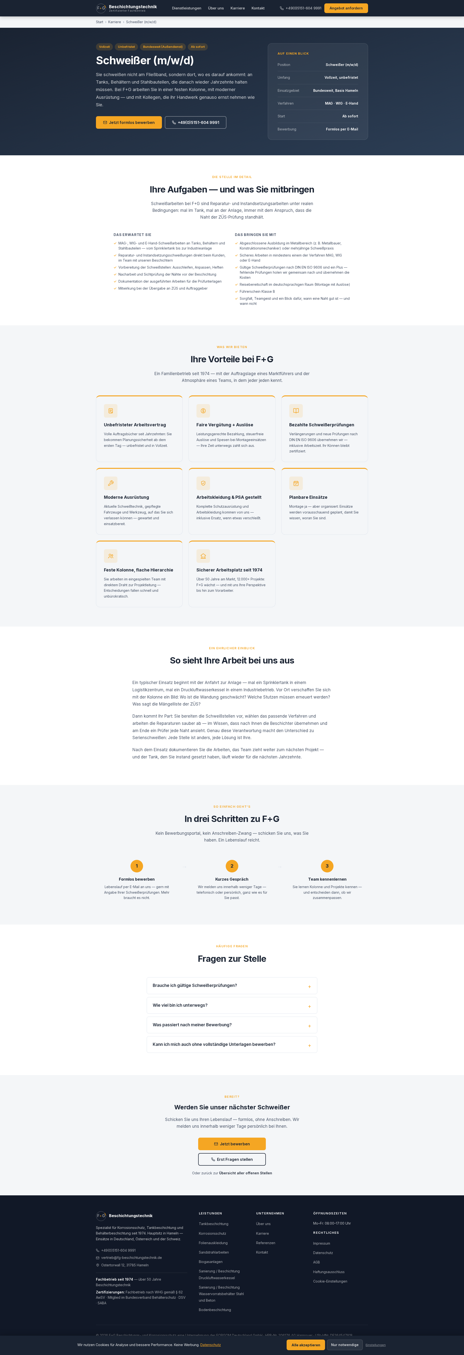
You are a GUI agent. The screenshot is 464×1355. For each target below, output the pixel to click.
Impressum (321, 1243)
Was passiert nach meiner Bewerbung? (192, 1024)
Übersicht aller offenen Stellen (245, 1173)
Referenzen (265, 1243)
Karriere (238, 8)
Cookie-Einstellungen (330, 1281)
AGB (316, 1262)
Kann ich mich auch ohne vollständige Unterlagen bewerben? (214, 1044)
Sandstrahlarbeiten (214, 1252)
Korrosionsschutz (212, 1233)
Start (99, 22)
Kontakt (258, 8)
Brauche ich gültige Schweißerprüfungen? (195, 985)
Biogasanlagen (211, 1262)
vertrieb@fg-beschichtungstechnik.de (131, 1257)
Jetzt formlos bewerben (132, 122)
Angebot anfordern (346, 8)
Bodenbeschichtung (215, 1310)
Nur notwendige (345, 1345)
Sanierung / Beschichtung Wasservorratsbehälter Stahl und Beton (221, 1293)
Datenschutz (323, 1253)
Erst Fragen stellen (235, 1159)
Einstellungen (376, 1345)
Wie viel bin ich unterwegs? (180, 1005)
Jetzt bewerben (235, 1143)
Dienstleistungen (186, 8)
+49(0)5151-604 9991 (303, 8)
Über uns (216, 8)
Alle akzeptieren (305, 1345)
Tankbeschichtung (213, 1224)
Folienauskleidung (213, 1243)
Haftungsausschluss (329, 1272)
